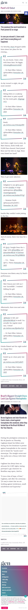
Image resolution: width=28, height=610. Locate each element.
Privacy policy (21, 601)
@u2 (7, 247)
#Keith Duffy (4, 386)
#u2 (21, 386)
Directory (4, 582)
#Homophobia (13, 548)
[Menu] (26, 3)
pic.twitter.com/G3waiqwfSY (13, 125)
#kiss (18, 548)
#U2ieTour (20, 253)
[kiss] (14, 409)
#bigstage (21, 99)
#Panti (17, 386)
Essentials (4, 568)
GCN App (4, 585)
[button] (26, 13)
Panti (12, 47)
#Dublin (11, 187)
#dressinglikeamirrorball (12, 65)
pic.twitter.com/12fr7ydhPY (13, 362)
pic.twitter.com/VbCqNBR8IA (14, 255)
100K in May (5, 580)
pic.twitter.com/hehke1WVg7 (14, 195)
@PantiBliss (18, 190)
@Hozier (7, 318)
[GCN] (6, 565)
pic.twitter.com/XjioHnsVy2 (13, 328)
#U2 (5, 102)
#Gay (8, 548)
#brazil (3, 548)
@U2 (17, 185)
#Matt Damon (12, 386)
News (3, 574)
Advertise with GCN (6, 590)
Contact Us (4, 595)
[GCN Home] (4, 3)
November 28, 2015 (10, 205)
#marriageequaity (9, 193)
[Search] (23, 3)
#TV (21, 548)
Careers (4, 593)
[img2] (14, 19)
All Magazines (5, 577)
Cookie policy (11, 601)
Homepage (4, 572)
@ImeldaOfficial (9, 253)
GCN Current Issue (6, 587)
